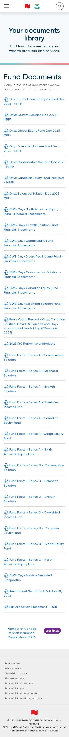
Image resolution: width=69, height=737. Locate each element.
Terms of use (12, 663)
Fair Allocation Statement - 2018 (33, 607)
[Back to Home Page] (32, 6)
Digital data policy (16, 673)
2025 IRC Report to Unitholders (32, 343)
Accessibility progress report (22, 693)
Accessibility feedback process (23, 698)
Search (60, 6)
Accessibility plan (15, 688)
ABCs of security (14, 678)
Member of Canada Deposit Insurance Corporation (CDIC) (22, 633)
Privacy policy (13, 668)
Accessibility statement (19, 683)
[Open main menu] (6, 6)
